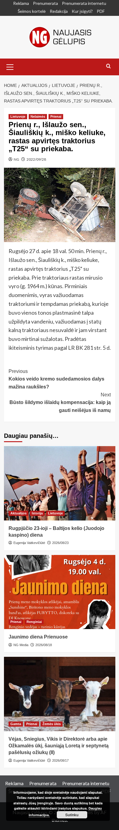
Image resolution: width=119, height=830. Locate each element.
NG (16, 159)
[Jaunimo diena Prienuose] (59, 592)
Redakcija (59, 11)
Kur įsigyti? (82, 11)
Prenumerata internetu (84, 3)
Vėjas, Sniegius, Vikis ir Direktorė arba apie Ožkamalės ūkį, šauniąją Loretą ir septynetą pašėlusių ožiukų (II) (59, 745)
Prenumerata (45, 3)
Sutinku (71, 814)
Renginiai (34, 622)
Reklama (21, 3)
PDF (101, 11)
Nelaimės (38, 116)
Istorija (37, 513)
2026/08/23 (60, 543)
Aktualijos (18, 513)
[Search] (108, 66)
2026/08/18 (43, 645)
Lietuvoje (17, 116)
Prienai (55, 116)
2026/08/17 (60, 760)
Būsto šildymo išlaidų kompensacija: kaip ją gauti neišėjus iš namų (60, 402)
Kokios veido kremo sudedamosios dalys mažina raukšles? (56, 379)
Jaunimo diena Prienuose (38, 636)
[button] (10, 66)
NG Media (20, 645)
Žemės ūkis (51, 724)
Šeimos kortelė (32, 11)
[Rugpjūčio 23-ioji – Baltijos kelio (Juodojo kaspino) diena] (59, 483)
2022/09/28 (36, 159)
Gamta (15, 724)
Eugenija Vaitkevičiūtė (29, 543)
